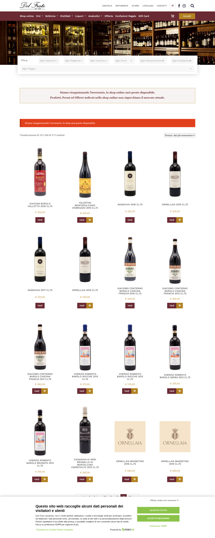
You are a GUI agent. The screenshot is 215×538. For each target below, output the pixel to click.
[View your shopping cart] (172, 16)
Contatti (162, 6)
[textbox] (49, 60)
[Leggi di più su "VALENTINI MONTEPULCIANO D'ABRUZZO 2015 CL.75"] (89, 220)
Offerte (109, 16)
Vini (38, 16)
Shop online (27, 16)
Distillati (65, 16)
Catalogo (148, 6)
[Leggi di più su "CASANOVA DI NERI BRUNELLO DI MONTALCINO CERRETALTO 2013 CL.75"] (89, 479)
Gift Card (144, 16)
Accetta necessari (158, 518)
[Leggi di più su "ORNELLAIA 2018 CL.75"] (179, 220)
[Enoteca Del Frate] (32, 6)
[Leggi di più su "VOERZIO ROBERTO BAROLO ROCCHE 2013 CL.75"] (89, 391)
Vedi (40, 219)
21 (111, 496)
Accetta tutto (158, 510)
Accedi (187, 16)
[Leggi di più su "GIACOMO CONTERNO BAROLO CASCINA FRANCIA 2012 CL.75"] (179, 305)
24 (130, 496)
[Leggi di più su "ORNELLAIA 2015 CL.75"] (89, 305)
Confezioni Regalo (125, 16)
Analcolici (94, 16)
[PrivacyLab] (127, 529)
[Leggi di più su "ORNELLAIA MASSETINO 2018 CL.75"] (134, 479)
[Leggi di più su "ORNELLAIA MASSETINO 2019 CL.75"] (179, 479)
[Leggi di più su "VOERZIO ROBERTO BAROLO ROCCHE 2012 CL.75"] (134, 391)
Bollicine (50, 16)
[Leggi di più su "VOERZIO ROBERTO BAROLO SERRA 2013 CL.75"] (179, 391)
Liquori (79, 16)
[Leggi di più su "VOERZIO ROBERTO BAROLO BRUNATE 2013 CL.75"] (44, 479)
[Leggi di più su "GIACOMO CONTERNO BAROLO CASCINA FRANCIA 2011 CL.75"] (44, 391)
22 (117, 496)
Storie (135, 6)
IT (173, 5)
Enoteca (107, 6)
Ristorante (122, 6)
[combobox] (49, 60)
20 (104, 496)
